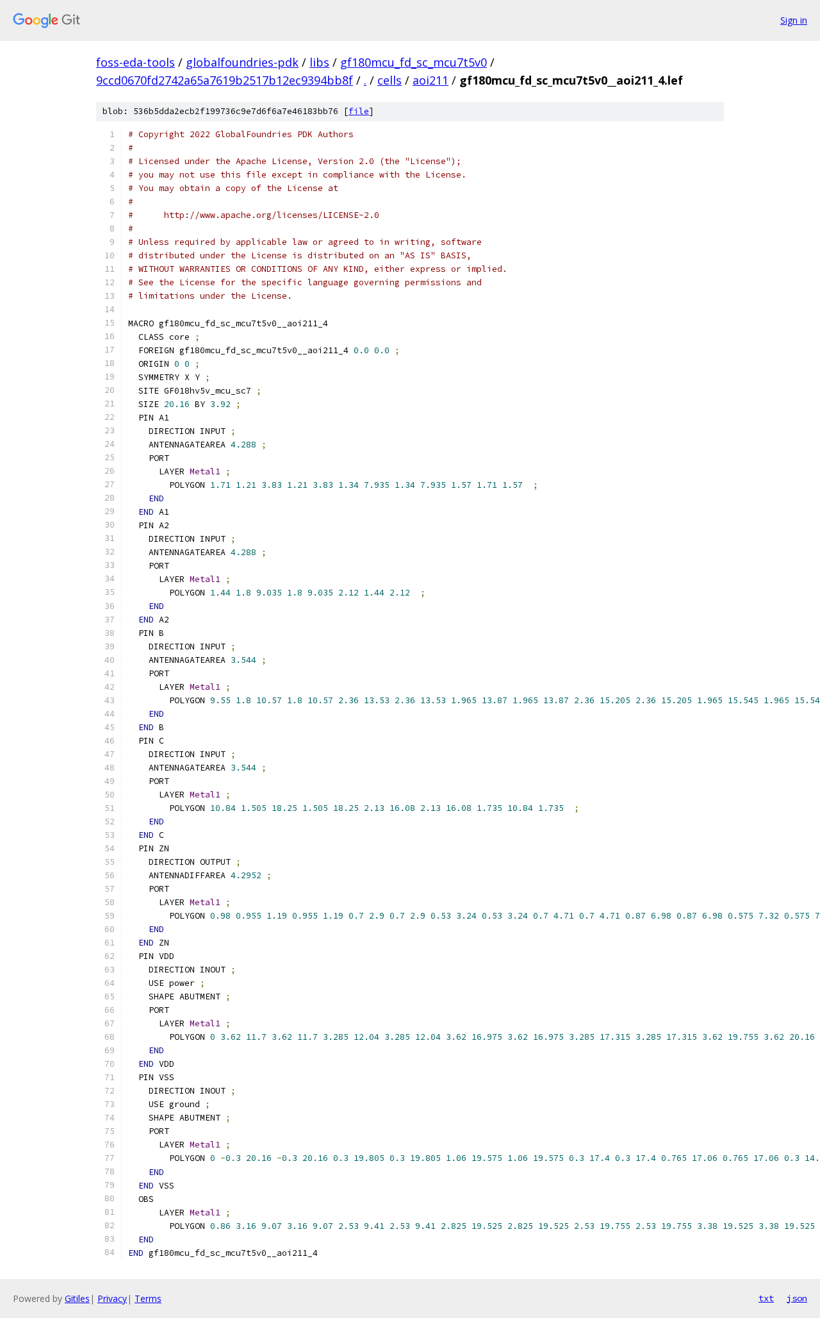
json (797, 1298)
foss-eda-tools (135, 62)
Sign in (793, 20)
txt (766, 1298)
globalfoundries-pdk (242, 62)
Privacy (112, 1298)
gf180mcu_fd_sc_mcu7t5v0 (413, 62)
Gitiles (77, 1298)
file (358, 111)
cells (389, 80)
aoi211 (430, 80)
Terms (148, 1298)
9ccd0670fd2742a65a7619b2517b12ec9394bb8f (224, 80)
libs (319, 62)
